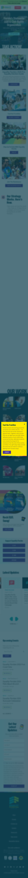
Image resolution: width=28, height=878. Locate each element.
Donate (7, 452)
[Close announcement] (24, 424)
